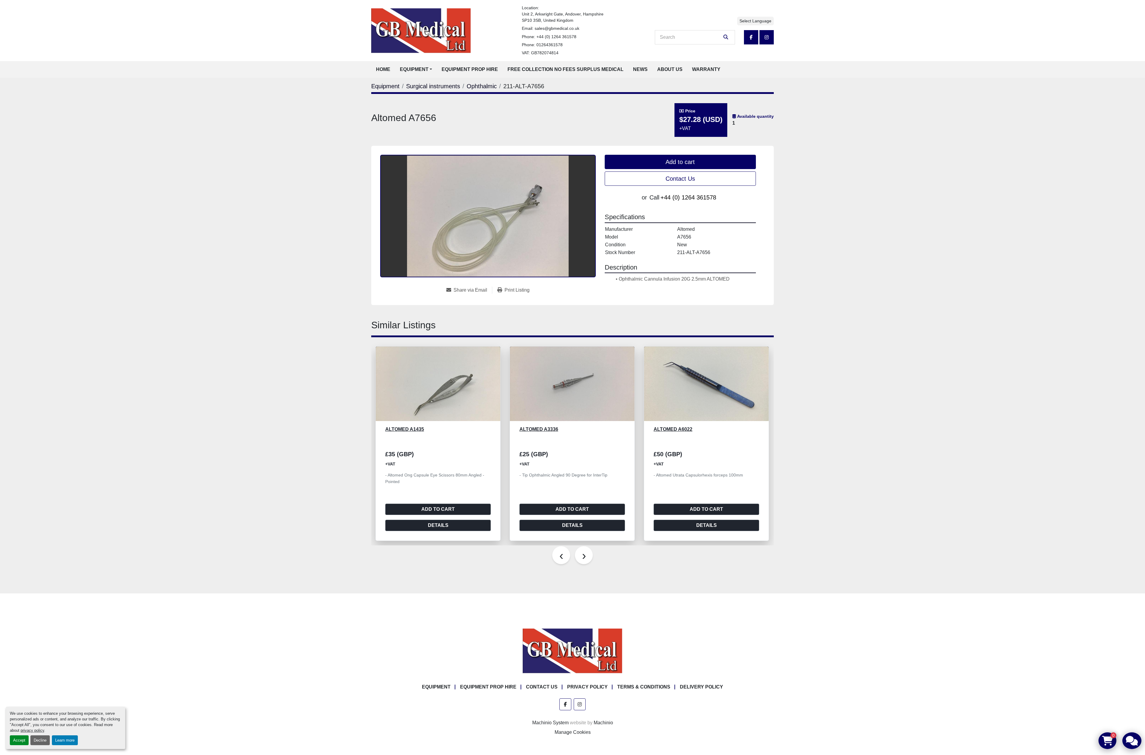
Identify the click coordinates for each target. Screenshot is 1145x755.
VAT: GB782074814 (540, 52)
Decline (40, 740)
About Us (670, 69)
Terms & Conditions (643, 686)
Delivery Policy (701, 686)
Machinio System (550, 722)
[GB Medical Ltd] (572, 650)
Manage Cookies (573, 732)
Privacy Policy (587, 686)
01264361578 (549, 44)
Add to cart (680, 162)
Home (383, 69)
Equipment (414, 69)
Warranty (706, 69)
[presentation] (561, 555)
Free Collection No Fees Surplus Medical (565, 69)
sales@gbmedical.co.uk (557, 28)
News (640, 69)
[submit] (726, 37)
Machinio (603, 722)
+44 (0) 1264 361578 (556, 36)
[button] (416, 69)
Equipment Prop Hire (470, 69)
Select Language (755, 20)
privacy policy (32, 730)
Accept (19, 740)
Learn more (65, 740)
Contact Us (680, 178)
